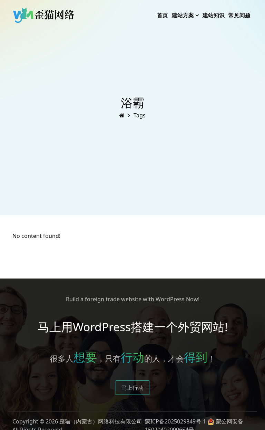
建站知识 (214, 15)
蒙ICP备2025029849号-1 (175, 421)
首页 (162, 15)
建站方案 (183, 15)
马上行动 (132, 387)
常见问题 (239, 15)
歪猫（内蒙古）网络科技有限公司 (100, 421)
